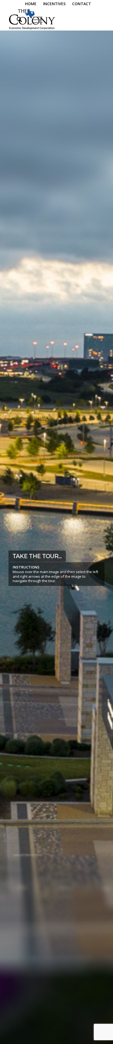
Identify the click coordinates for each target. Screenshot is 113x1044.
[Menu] (35, 19)
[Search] (16, 19)
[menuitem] (30, 3)
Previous (12, 552)
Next (100, 552)
